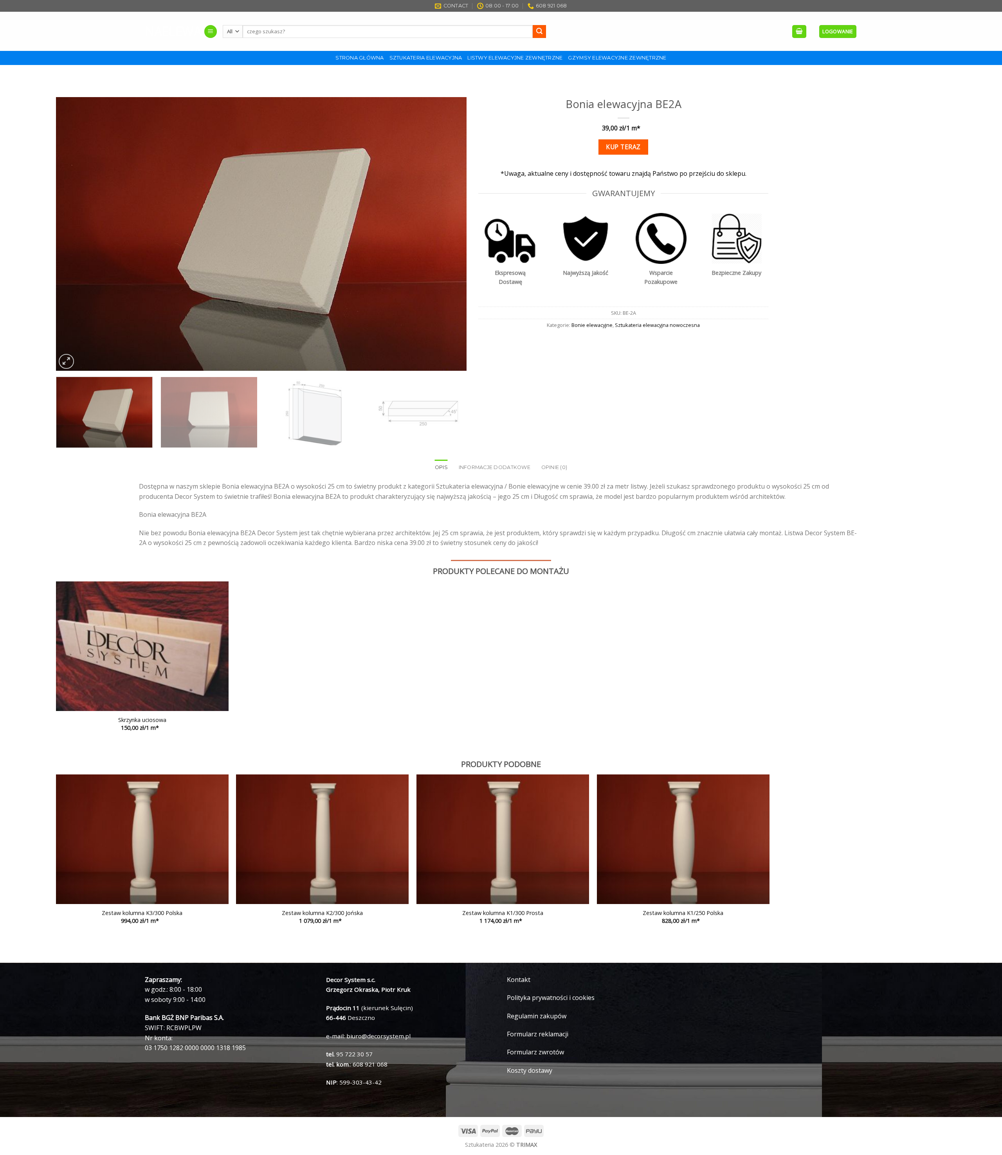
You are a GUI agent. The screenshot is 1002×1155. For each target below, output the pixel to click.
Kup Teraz (623, 147)
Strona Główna (359, 58)
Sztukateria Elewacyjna (425, 58)
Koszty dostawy (529, 1070)
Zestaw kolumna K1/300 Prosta (502, 913)
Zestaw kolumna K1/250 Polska (683, 913)
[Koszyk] (799, 31)
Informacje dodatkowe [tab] (494, 467)
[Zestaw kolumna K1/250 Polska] (683, 839)
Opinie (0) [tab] (554, 467)
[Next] (449, 234)
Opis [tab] (441, 467)
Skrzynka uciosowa (142, 720)
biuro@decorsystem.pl (378, 1036)
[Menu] (210, 31)
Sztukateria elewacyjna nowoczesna (657, 324)
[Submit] (539, 31)
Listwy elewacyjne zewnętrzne (514, 58)
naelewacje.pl (168, 31)
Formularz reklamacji (537, 1034)
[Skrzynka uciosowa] (142, 646)
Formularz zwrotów (535, 1052)
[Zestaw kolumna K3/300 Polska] (142, 839)
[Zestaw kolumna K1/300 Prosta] (502, 839)
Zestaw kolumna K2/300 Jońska (322, 913)
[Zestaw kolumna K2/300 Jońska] (322, 839)
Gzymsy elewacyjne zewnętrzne (617, 58)
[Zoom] (66, 361)
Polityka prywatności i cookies (551, 997)
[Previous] (74, 234)
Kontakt (518, 979)
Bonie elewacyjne (592, 324)
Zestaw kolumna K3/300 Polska (142, 913)
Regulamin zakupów (536, 1016)
